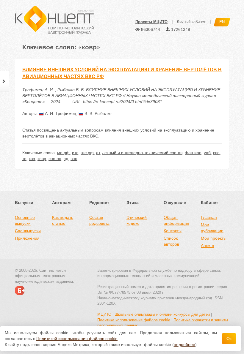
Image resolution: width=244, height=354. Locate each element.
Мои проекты (213, 238)
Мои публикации (212, 227)
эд (66, 158)
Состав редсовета (99, 220)
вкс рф (87, 152)
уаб (207, 152)
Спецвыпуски (28, 230)
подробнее (184, 344)
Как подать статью (62, 220)
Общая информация (176, 220)
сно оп (55, 158)
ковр (41, 158)
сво (216, 152)
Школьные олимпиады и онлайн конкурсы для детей (162, 314)
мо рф (63, 152)
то (24, 158)
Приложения (27, 238)
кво (32, 158)
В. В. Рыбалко (97, 113)
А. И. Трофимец (60, 113)
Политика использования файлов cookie (133, 320)
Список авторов (171, 241)
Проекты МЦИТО (151, 22)
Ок (229, 338)
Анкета (207, 245)
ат (98, 152)
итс (75, 152)
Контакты (173, 230)
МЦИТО (104, 314)
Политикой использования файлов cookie (77, 338)
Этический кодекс (136, 220)
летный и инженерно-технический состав (142, 152)
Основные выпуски (25, 220)
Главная (209, 217)
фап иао (193, 152)
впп (74, 158)
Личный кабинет (191, 22)
